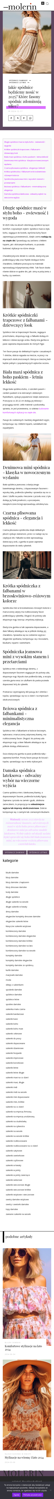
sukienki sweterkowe (15, 1155)
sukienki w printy (13, 1170)
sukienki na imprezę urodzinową (20, 1116)
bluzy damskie (12, 877)
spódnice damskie (18, 80)
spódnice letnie (17, 82)
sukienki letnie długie (15, 1072)
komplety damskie (14, 955)
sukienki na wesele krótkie (17, 1136)
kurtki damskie (12, 970)
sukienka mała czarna (15, 1009)
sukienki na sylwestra (15, 1126)
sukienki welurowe (14, 1180)
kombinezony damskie (16, 931)
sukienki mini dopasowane (17, 1097)
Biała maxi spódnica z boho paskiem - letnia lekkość (26, 157)
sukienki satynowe (14, 1150)
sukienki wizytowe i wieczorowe (20, 1194)
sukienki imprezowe (14, 1058)
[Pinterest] (24, 118)
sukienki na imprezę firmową (18, 1111)
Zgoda (16, 1495)
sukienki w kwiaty (13, 1165)
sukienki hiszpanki (14, 1053)
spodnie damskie (13, 1004)
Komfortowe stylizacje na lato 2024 (23, 1347)
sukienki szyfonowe (14, 1160)
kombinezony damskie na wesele (20, 950)
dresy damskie (12, 911)
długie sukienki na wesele (17, 901)
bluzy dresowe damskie (16, 887)
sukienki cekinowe (14, 1033)
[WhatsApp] (30, 118)
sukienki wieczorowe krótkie (18, 1189)
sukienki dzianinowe (15, 1048)
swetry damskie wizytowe (17, 1199)
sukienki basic (12, 1019)
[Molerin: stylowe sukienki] (20, 5)
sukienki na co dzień (15, 1106)
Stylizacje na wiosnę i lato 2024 (24, 1457)
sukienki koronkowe (15, 1063)
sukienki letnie (12, 1067)
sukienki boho (12, 1023)
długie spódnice (13, 897)
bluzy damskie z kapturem (17, 882)
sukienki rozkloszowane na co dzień (22, 1145)
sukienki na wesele (14, 1131)
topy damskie (12, 1209)
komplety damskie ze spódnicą (19, 965)
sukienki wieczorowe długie (18, 1185)
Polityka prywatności (32, 1495)
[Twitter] (17, 118)
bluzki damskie (12, 872)
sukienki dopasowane (15, 1043)
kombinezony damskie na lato (19, 945)
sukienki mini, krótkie (15, 1102)
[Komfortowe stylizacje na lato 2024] (27, 1297)
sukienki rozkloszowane (16, 1141)
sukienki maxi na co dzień (17, 1077)
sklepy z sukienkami (14, 984)
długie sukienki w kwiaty (16, 906)
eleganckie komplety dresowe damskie (23, 916)
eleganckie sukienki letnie (17, 921)
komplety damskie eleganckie (19, 960)
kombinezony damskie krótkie (19, 941)
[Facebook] (11, 118)
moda (8, 980)
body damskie (12, 892)
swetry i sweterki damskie (17, 1204)
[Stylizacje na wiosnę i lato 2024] (27, 1408)
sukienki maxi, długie (15, 1082)
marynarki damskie (14, 975)
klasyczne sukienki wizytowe (18, 926)
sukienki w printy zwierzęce (18, 1175)
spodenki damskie (14, 989)
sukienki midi (11, 1087)
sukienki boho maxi (14, 1028)
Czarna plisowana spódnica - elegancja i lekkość (24, 168)
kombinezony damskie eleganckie (21, 936)
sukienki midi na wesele (16, 1092)
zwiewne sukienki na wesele (18, 1214)
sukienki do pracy (13, 1038)
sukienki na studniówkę (16, 1121)
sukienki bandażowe (15, 1014)
